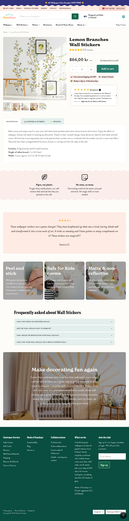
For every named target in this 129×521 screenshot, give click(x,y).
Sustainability (32, 442)
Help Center (121, 24)
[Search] (75, 16)
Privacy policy (7, 510)
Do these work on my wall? (109, 60)
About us (81, 24)
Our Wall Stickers (31, 8)
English (97, 512)
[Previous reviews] (71, 95)
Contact (53, 8)
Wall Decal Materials (11, 453)
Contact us (31, 510)
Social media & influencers (57, 452)
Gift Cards (7, 446)
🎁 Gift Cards (8, 8)
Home (5, 32)
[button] (112, 8)
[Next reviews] (116, 95)
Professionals (65, 8)
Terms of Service (9, 465)
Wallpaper (7, 24)
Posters (35, 24)
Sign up (104, 465)
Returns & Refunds (11, 461)
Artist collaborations (59, 446)
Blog (28, 446)
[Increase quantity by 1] (91, 69)
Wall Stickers (21, 24)
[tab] (12, 121)
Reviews (44, 8)
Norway (114, 512)
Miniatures (47, 24)
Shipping (6, 457)
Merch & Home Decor (64, 24)
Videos (18, 8)
